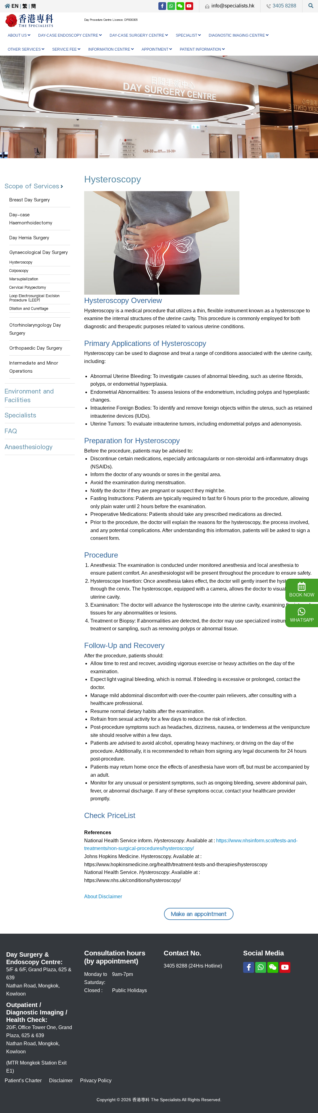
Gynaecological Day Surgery (38, 252)
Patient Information (200, 49)
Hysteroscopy (20, 262)
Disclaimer (61, 1080)
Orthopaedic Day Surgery (35, 348)
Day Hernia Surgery (29, 238)
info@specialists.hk (232, 5)
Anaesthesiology (28, 447)
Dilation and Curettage (28, 308)
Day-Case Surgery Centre (137, 35)
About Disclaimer (103, 896)
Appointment (155, 49)
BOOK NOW (301, 595)
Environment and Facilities (29, 395)
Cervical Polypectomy (27, 287)
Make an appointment (199, 914)
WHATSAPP (302, 620)
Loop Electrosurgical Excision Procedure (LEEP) (34, 298)
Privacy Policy (95, 1080)
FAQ (11, 431)
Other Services (24, 49)
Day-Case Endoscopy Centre (68, 35)
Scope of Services (32, 186)
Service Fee (64, 49)
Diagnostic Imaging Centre (237, 35)
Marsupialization (23, 279)
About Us (17, 35)
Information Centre (109, 49)
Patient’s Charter (23, 1080)
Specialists (20, 415)
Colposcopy (18, 270)
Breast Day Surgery (29, 200)
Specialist (186, 35)
